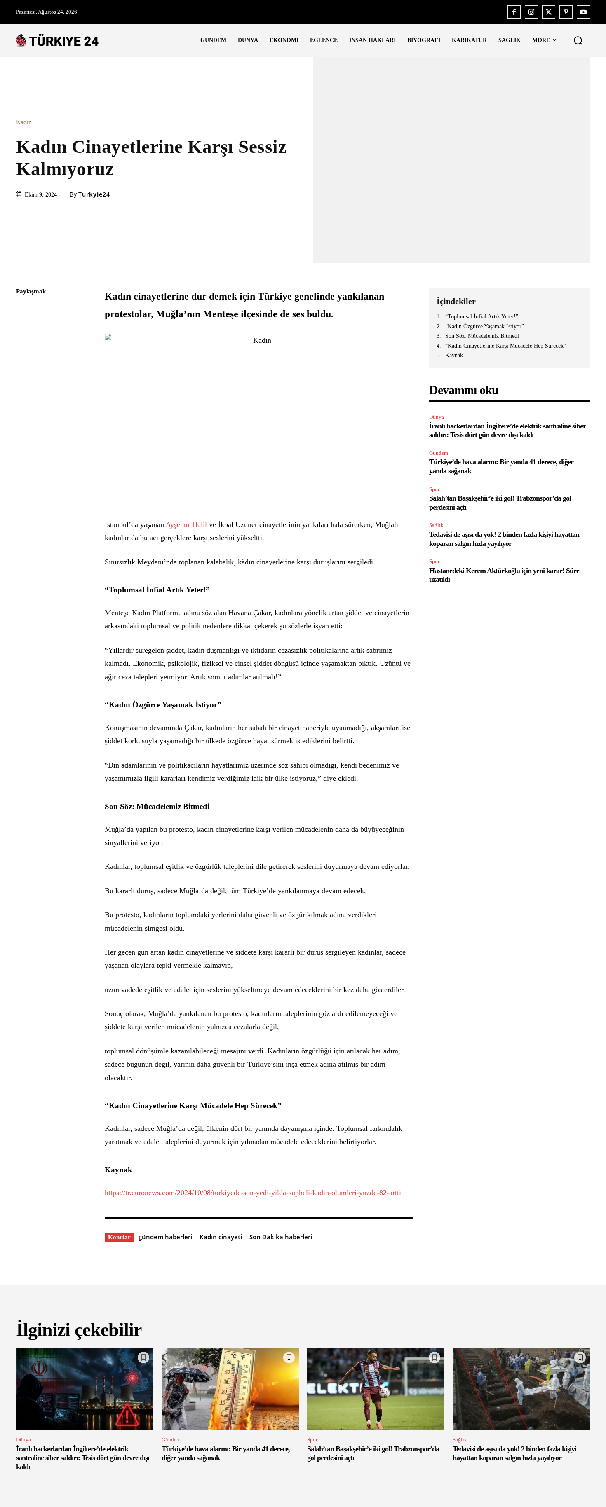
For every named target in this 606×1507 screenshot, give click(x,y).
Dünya (436, 417)
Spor (434, 489)
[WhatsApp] (24, 369)
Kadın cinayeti (221, 1237)
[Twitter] (548, 12)
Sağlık (436, 525)
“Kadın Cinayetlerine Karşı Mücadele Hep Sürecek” (505, 346)
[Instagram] (531, 12)
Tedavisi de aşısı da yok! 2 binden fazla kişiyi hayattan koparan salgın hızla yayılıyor (514, 1453)
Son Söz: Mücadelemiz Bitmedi (482, 336)
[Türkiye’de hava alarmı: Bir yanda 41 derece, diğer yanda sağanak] (230, 1389)
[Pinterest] (566, 12)
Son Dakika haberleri (280, 1237)
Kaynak (454, 355)
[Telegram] (24, 408)
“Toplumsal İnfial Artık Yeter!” (481, 317)
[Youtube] (583, 12)
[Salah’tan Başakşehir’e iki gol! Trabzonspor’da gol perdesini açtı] (375, 1389)
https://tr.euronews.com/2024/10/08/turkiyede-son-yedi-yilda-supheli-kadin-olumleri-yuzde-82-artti (253, 1193)
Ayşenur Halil (186, 524)
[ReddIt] (24, 389)
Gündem (438, 453)
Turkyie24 (94, 194)
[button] (578, 40)
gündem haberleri (165, 1237)
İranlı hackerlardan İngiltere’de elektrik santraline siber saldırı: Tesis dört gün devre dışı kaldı (507, 430)
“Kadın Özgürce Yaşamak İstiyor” (484, 326)
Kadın (24, 122)
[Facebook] (514, 12)
